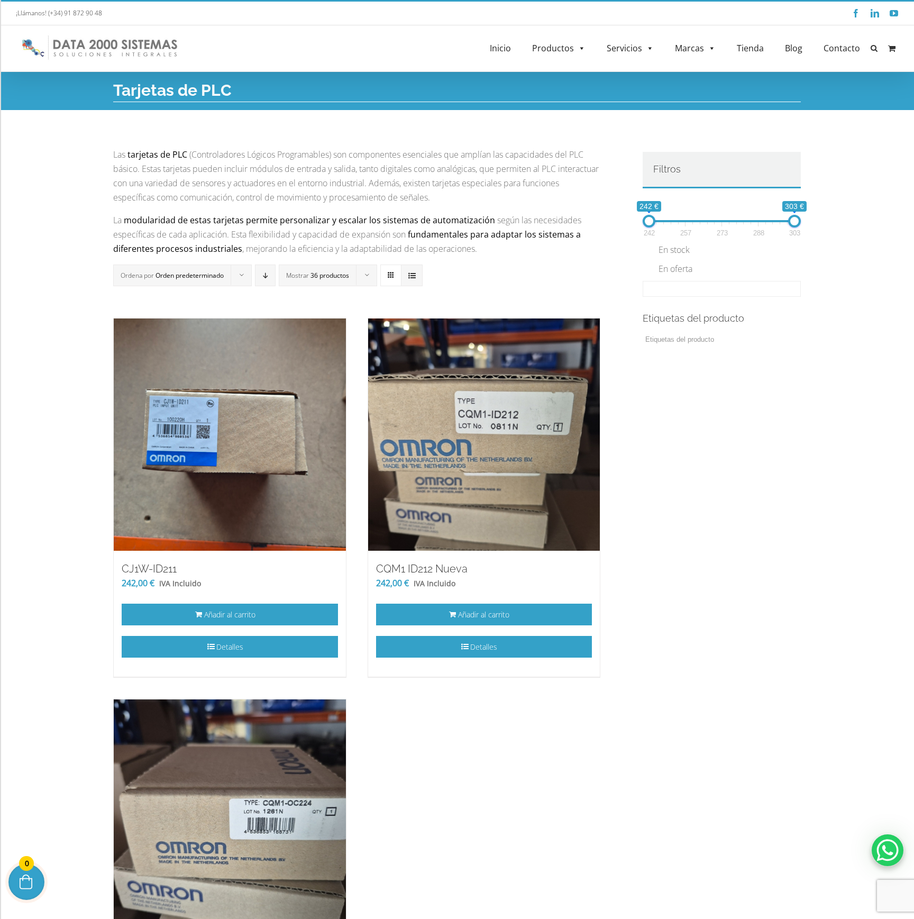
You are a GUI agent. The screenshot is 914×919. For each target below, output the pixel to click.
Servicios (624, 48)
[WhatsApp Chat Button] (887, 850)
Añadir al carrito (229, 614)
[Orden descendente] (265, 275)
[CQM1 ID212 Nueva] (484, 435)
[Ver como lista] (411, 275)
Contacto (842, 48)
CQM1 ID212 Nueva (422, 568)
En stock (674, 250)
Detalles (229, 647)
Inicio (500, 48)
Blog (793, 48)
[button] (874, 48)
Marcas (689, 48)
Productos (553, 48)
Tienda (750, 48)
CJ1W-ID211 (149, 568)
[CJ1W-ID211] (230, 435)
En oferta (675, 269)
